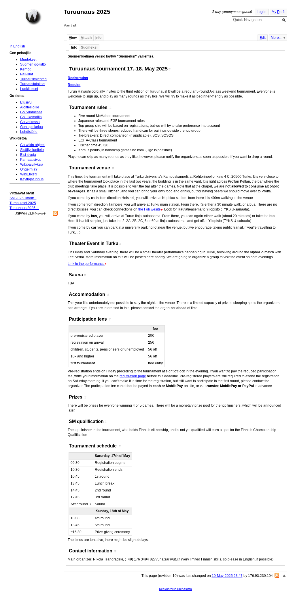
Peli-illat (26, 74)
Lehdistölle (28, 132)
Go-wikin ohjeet (32, 145)
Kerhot (25, 69)
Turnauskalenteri (33, 79)
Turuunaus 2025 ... (24, 208)
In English (17, 46)
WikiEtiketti (28, 174)
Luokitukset (29, 89)
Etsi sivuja (28, 155)
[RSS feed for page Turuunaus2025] (277, 575)
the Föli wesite (149, 209)
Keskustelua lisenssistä (175, 589)
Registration (78, 78)
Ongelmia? (28, 169)
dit (263, 38)
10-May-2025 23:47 (227, 576)
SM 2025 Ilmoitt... (23, 198)
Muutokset (28, 60)
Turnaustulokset (32, 84)
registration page (133, 376)
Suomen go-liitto (33, 64)
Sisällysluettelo (32, 150)
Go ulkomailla (31, 117)
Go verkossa (30, 122)
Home (33, 17)
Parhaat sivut (30, 160)
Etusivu (26, 102)
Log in (261, 12)
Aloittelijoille (29, 107)
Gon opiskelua (31, 127)
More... (276, 38)
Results (74, 85)
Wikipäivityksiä (31, 164)
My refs (278, 12)
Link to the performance (86, 264)
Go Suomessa (31, 112)
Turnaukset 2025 (23, 203)
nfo (98, 38)
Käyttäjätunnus (32, 179)
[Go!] (284, 20)
